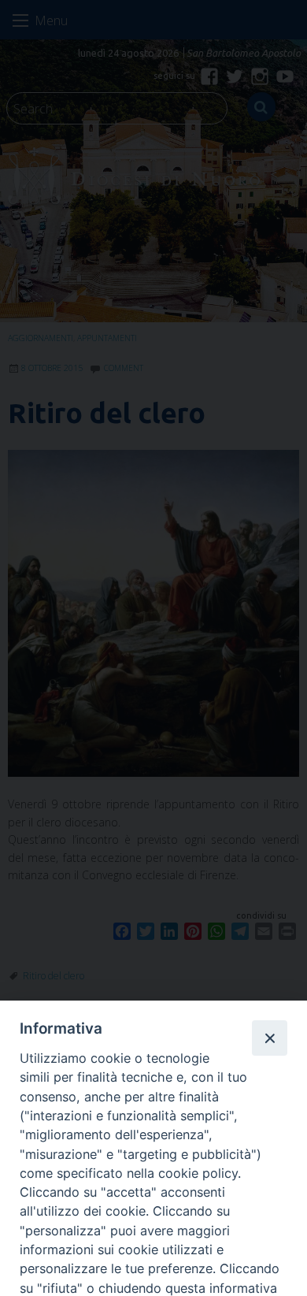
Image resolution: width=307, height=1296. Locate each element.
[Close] (269, 1037)
